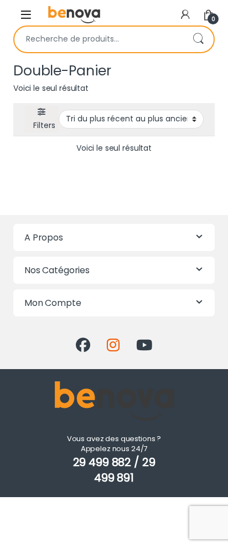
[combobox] (98, 39)
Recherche (198, 39)
